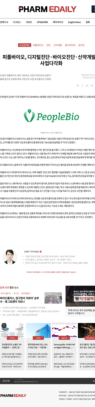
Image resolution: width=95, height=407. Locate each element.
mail (91, 85)
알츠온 (81, 45)
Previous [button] (15, 379)
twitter (87, 85)
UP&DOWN (42, 22)
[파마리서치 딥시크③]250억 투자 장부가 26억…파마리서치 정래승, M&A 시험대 (56, 262)
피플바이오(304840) (29, 96)
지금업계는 (24, 45)
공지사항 (6, 380)
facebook (82, 85)
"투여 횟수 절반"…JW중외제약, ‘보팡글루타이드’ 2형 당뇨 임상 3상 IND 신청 (32, 311)
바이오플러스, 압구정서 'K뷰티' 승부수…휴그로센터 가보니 (48, 259)
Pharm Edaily (13, 395)
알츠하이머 (70, 45)
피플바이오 (38, 45)
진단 (48, 45)
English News (74, 22)
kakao (77, 85)
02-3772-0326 (75, 395)
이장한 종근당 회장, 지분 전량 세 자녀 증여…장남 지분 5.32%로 (50, 256)
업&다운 (64, 338)
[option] (33, 380)
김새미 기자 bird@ (31, 251)
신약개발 (57, 45)
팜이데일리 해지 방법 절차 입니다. (26, 381)
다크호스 (17, 22)
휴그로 (16, 293)
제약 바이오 (58, 22)
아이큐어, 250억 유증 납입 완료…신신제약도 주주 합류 (23, 307)
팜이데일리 (25, 293)
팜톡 (88, 22)
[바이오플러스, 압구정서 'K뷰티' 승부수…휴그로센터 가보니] (53, 297)
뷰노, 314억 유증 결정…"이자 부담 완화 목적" (20, 314)
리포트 (29, 22)
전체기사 (4, 22)
